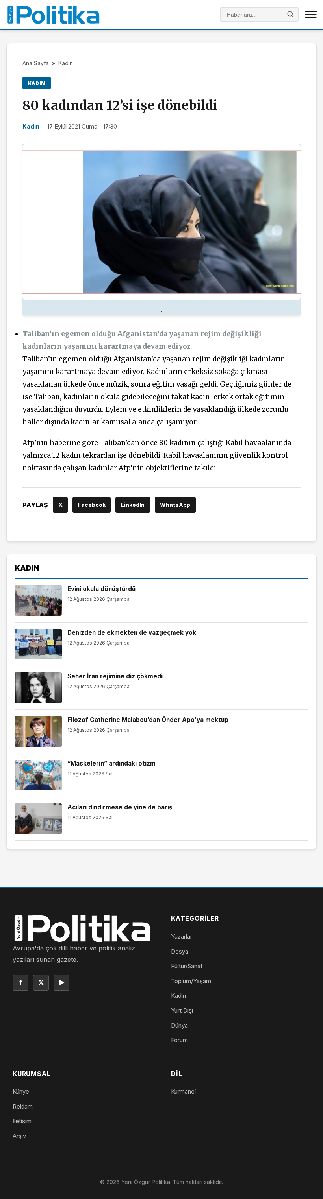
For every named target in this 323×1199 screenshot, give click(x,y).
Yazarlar (181, 936)
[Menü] (311, 14)
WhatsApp (175, 504)
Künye (21, 1091)
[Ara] (290, 14)
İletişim (22, 1121)
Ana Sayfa (35, 63)
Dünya (179, 1025)
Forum (179, 1040)
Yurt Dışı (182, 1010)
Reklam (23, 1106)
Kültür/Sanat (186, 966)
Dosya (179, 951)
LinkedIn (133, 504)
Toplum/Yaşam (191, 981)
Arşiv (19, 1136)
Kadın (65, 63)
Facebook (92, 504)
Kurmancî (183, 1091)
